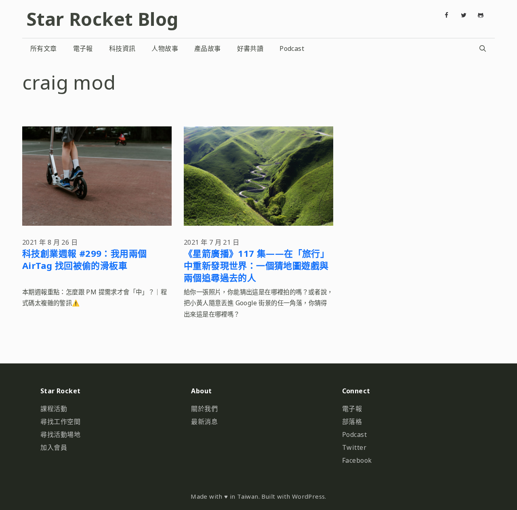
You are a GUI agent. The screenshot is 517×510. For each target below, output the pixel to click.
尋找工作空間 (60, 421)
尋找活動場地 (60, 434)
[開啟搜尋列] (482, 48)
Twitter (354, 447)
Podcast (292, 48)
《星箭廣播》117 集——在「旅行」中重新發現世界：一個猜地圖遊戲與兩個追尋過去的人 (256, 265)
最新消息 (204, 421)
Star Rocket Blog (102, 18)
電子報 (83, 48)
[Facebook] (447, 15)
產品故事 (207, 48)
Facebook (357, 460)
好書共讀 (250, 48)
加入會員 (53, 447)
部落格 (352, 421)
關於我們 (204, 408)
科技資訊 (122, 48)
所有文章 (43, 48)
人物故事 (164, 48)
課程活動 (53, 408)
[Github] (481, 15)
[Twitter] (464, 15)
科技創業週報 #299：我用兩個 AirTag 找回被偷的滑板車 (84, 259)
